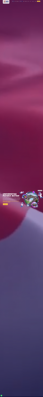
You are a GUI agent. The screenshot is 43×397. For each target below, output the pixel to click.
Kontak (35, 1)
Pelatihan (26, 1)
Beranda (13, 1)
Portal (28, 1)
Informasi (21, 1)
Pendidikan (17, 1)
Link (30, 1)
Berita (23, 1)
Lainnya (33, 1)
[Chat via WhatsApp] (1, 395)
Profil (15, 1)
